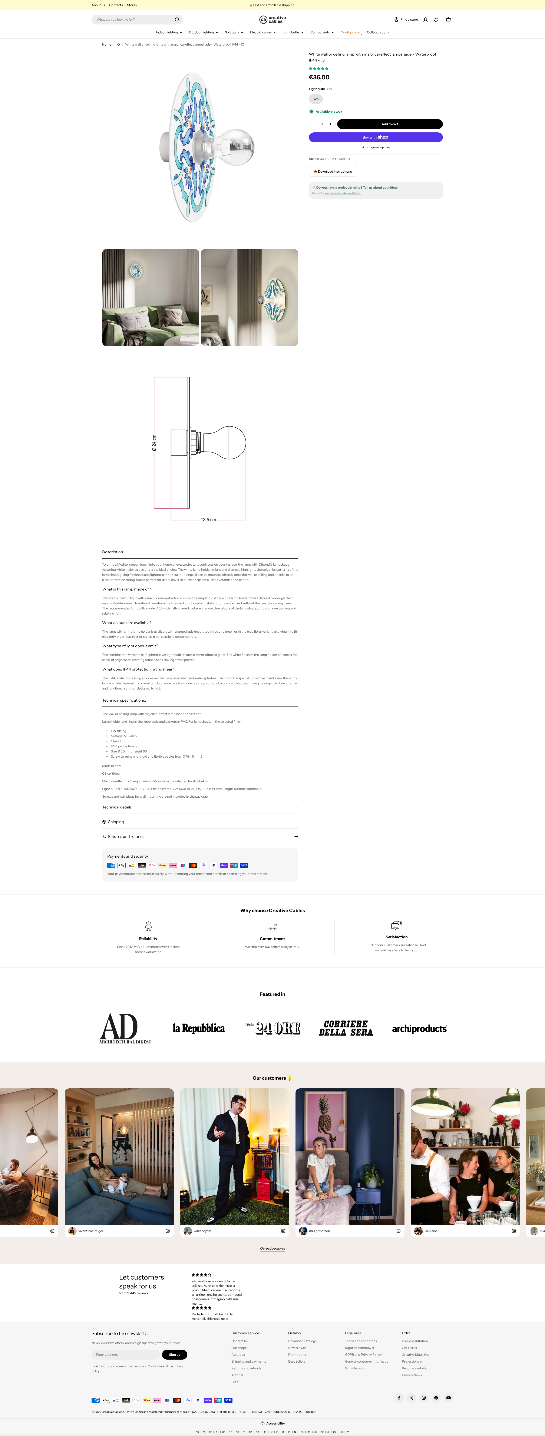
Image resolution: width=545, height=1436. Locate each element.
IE (277, 1432)
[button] (319, 68)
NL (295, 1432)
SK (315, 1432)
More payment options (375, 147)
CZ (223, 1432)
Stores (132, 5)
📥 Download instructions (332, 171)
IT (283, 1432)
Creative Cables (112, 1411)
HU (271, 1432)
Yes (315, 99)
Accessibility (275, 1423)
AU (197, 1432)
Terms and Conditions (147, 1366)
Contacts (116, 5)
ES (244, 1432)
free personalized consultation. (342, 193)
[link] (125, 1028)
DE (230, 1432)
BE (210, 1432)
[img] (218, 1275)
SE (322, 1432)
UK (334, 1432)
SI (328, 1432)
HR (264, 1432)
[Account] (425, 19)
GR (257, 1432)
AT (204, 1432)
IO (118, 44)
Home (106, 44)
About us (98, 5)
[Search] (177, 19)
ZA (348, 1432)
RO (309, 1432)
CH (216, 1432)
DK (237, 1432)
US (341, 1432)
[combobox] (137, 19)
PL (302, 1432)
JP (289, 1432)
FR (250, 1432)
